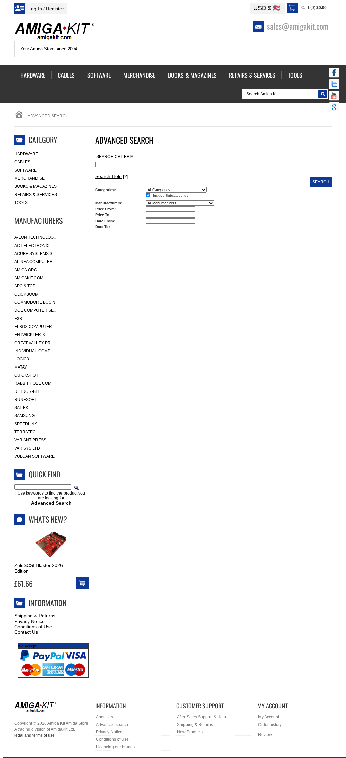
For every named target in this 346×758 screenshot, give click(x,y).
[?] (111, 176)
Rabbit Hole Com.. (33, 383)
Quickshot (26, 375)
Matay (20, 367)
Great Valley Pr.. (33, 342)
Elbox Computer (33, 326)
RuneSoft (25, 399)
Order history (270, 724)
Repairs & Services (35, 194)
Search (320, 182)
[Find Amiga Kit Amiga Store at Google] (334, 107)
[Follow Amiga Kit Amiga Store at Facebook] (334, 73)
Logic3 (21, 359)
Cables (22, 162)
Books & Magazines (35, 186)
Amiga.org (25, 270)
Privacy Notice (29, 621)
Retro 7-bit (26, 391)
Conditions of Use (33, 626)
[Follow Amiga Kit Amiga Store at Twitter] (334, 85)
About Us (104, 717)
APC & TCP (24, 286)
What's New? (48, 519)
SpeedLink (25, 424)
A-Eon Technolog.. (35, 237)
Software (25, 170)
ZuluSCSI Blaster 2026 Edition (38, 568)
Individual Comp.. (33, 351)
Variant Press (30, 440)
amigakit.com (28, 278)
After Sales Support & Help (201, 717)
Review (265, 734)
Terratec (25, 432)
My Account (268, 717)
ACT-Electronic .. (33, 245)
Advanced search (112, 724)
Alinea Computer (33, 261)
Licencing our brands (115, 746)
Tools (21, 202)
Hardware (26, 154)
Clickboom (26, 294)
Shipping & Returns (34, 615)
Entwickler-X (29, 334)
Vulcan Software (34, 456)
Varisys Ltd (27, 448)
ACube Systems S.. (34, 253)
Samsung (24, 415)
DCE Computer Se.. (35, 310)
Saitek (21, 407)
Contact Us (26, 632)
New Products (190, 732)
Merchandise (29, 178)
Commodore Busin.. (35, 302)
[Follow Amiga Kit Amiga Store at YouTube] (334, 96)
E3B (18, 318)
